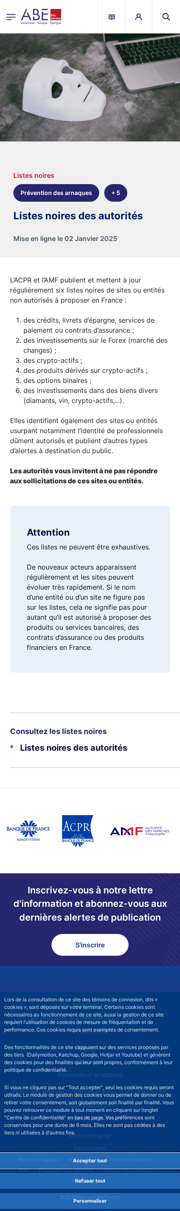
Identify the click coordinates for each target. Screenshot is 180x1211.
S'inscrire (90, 945)
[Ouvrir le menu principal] (11, 16)
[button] (166, 16)
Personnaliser (90, 1201)
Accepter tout (90, 1160)
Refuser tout (90, 1181)
